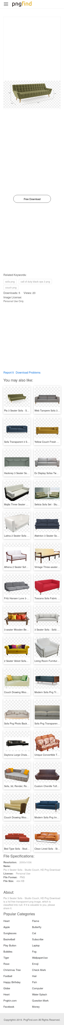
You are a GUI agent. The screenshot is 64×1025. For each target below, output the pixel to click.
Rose (6, 963)
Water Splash (39, 994)
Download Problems (28, 372)
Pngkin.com (10, 1000)
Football (7, 976)
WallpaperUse (40, 957)
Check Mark (39, 970)
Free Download (32, 199)
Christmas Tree (12, 970)
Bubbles (7, 951)
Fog (34, 951)
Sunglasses (10, 933)
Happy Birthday (12, 982)
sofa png (10, 281)
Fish (34, 982)
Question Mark (40, 1000)
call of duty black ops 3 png (35, 281)
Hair (34, 976)
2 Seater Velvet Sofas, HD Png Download (26, 661)
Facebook (8, 1006)
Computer (37, 988)
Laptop (36, 945)
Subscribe (37, 939)
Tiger (6, 957)
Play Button (9, 945)
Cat (34, 933)
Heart (6, 921)
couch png (11, 287)
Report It (8, 372)
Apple (6, 927)
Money (36, 1006)
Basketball (9, 939)
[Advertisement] (32, 49)
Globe (6, 988)
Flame (35, 921)
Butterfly (36, 927)
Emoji (35, 963)
